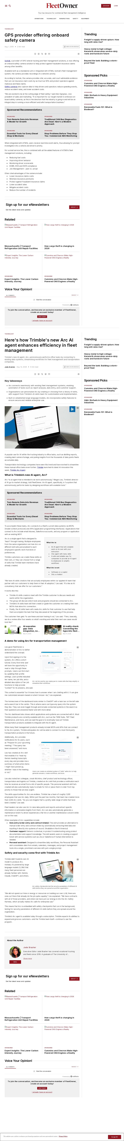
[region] (42, 300)
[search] (9, 5)
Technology (51, 18)
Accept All (114, 1137)
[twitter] (42, 54)
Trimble (40, 467)
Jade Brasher (10, 367)
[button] (6, 5)
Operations (39, 18)
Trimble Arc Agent (17, 470)
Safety (75, 18)
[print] (79, 54)
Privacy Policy (63, 1136)
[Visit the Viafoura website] (74, 305)
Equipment (85, 18)
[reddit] (46, 54)
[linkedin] (39, 54)
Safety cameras (11, 87)
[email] (49, 54)
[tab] (10, 295)
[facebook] (35, 54)
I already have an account (42, 321)
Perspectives (64, 18)
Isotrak (7, 61)
